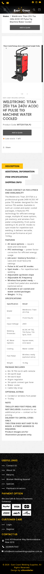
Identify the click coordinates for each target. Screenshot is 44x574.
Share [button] (8, 147)
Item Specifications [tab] (16, 176)
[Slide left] (16, 94)
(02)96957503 (12, 546)
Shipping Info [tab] (13, 182)
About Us (10, 470)
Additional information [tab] (20, 171)
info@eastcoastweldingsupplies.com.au (23, 551)
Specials (10, 484)
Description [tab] (12, 166)
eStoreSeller (27, 570)
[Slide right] (27, 94)
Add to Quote (25, 27)
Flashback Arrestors (15, 488)
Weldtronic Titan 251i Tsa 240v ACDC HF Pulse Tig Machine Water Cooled (23, 22)
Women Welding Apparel (18, 479)
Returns (10, 474)
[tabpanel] (22, 312)
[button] (4, 9)
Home (6, 16)
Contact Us (11, 465)
